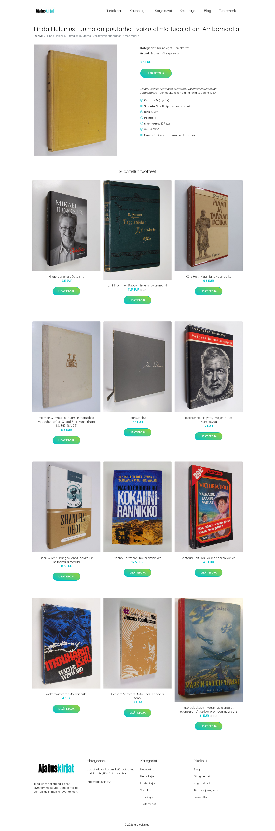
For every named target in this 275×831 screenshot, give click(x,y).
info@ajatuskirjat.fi (99, 782)
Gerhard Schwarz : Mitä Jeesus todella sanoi (137, 696)
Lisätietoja (156, 73)
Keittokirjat (188, 11)
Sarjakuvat (163, 11)
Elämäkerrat (181, 48)
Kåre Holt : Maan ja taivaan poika (208, 276)
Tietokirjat (114, 11)
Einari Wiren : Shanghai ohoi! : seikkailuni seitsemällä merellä (66, 560)
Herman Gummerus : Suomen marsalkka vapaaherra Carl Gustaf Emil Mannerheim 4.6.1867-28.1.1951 (66, 421)
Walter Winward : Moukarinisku (66, 694)
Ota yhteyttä (202, 776)
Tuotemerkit (228, 11)
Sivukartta (200, 797)
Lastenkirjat (148, 783)
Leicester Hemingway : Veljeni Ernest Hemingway (209, 420)
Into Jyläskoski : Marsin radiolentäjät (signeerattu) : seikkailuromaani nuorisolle (208, 709)
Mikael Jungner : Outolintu (66, 276)
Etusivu (38, 36)
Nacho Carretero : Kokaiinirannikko (137, 558)
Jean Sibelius (137, 418)
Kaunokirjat (138, 11)
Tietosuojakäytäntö (206, 790)
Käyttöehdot (202, 783)
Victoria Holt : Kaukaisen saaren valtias (209, 558)
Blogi (208, 11)
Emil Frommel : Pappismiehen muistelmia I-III (137, 285)
